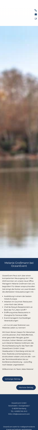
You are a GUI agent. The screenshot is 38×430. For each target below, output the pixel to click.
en (34, 4)
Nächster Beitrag (26, 387)
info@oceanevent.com (21, 414)
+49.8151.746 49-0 (20, 411)
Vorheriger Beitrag (12, 379)
